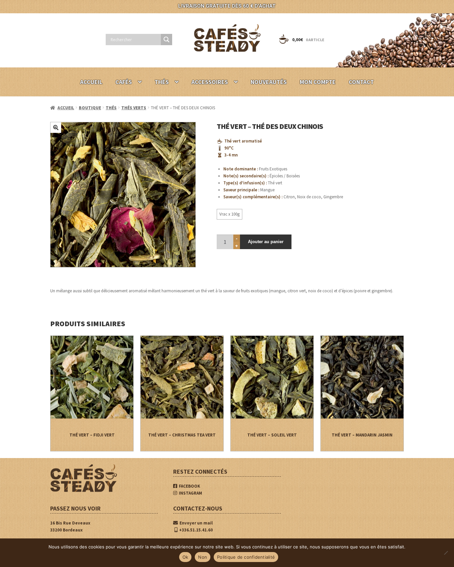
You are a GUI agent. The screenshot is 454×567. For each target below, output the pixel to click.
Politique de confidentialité (246, 557)
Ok (185, 557)
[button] (56, 127)
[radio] (229, 214)
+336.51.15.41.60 (196, 530)
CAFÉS (123, 82)
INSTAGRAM (190, 493)
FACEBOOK (189, 486)
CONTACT (361, 82)
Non (202, 557)
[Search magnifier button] (166, 39)
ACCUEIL (91, 82)
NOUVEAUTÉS (269, 82)
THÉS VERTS (133, 108)
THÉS (162, 82)
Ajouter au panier (266, 241)
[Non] (445, 552)
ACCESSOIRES (209, 82)
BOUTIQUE (90, 108)
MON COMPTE (318, 82)
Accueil (65, 108)
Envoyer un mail (196, 523)
